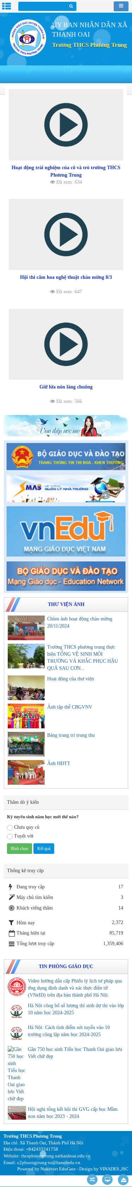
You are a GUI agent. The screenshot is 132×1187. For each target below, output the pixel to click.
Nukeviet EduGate (58, 1168)
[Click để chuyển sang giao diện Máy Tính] (107, 1179)
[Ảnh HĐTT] (26, 772)
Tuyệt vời (23, 836)
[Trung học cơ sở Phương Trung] (28, 37)
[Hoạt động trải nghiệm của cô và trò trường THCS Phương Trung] (66, 124)
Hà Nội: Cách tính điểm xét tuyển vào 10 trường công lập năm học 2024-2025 (69, 1031)
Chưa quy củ (26, 827)
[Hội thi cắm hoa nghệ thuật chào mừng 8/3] (66, 234)
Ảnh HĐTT (58, 763)
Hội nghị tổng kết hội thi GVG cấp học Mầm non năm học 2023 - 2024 (73, 1113)
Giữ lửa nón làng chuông (66, 387)
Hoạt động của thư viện (70, 678)
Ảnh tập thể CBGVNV (69, 707)
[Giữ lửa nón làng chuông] (66, 344)
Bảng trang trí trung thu (71, 735)
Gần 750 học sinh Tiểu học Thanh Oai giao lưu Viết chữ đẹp (75, 1053)
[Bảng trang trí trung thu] (26, 744)
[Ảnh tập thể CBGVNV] (26, 716)
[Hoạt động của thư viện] (26, 687)
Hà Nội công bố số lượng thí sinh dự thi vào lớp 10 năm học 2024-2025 (76, 1009)
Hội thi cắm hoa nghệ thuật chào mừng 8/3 (66, 277)
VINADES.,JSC (114, 1168)
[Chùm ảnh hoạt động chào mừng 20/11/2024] (26, 628)
